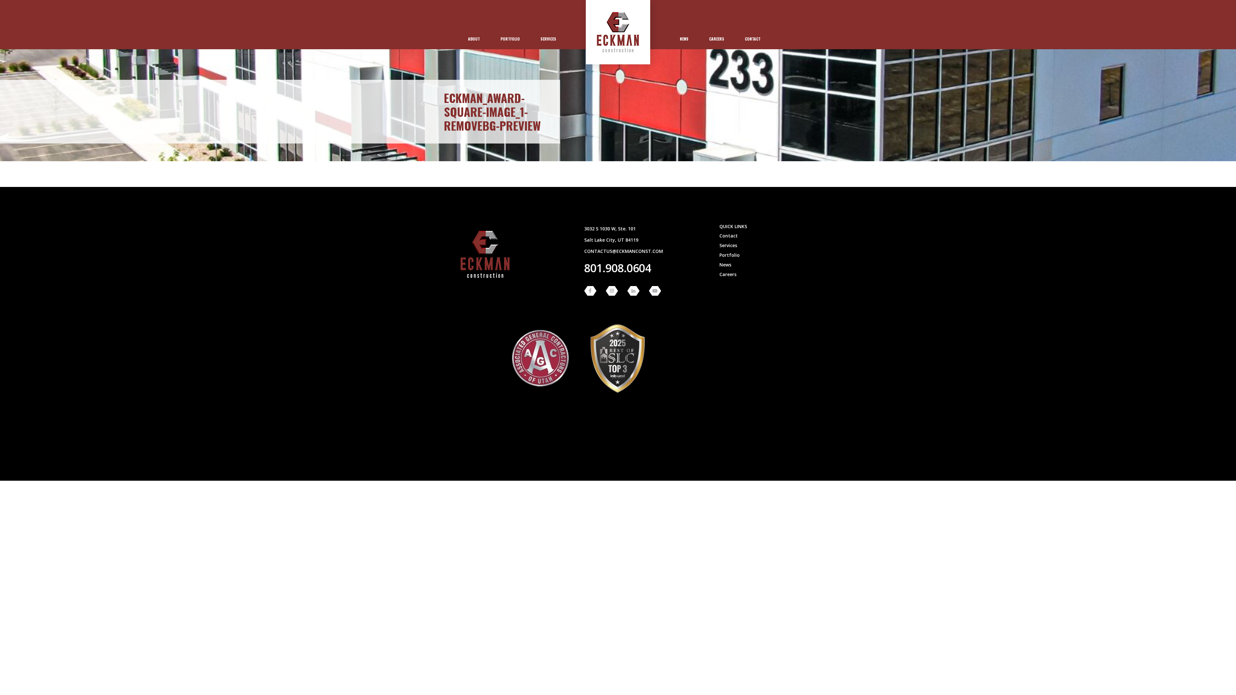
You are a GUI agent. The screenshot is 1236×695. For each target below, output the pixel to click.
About (474, 39)
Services (548, 39)
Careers (716, 39)
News (684, 39)
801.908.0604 (617, 268)
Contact (753, 39)
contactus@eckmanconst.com (623, 251)
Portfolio (510, 39)
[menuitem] (474, 39)
